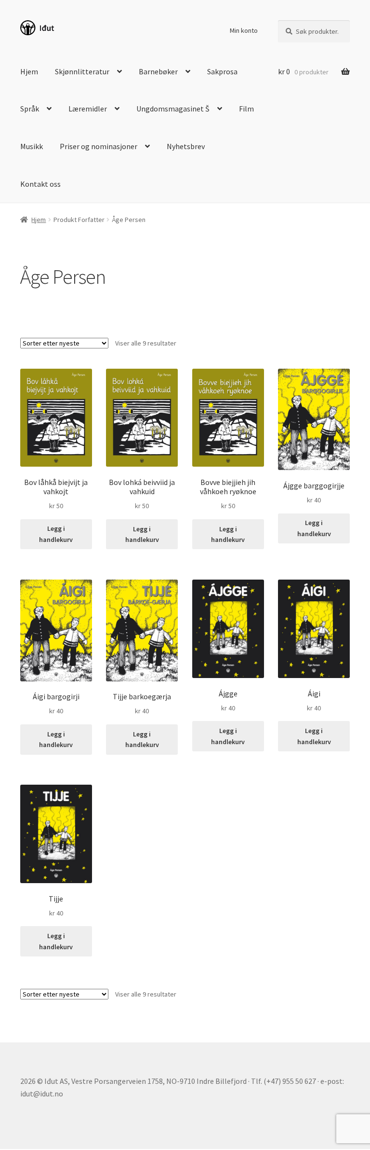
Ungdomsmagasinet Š (173, 108)
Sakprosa (222, 71)
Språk (29, 108)
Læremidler (87, 108)
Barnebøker (158, 71)
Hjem (29, 71)
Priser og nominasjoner (98, 146)
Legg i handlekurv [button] (56, 534)
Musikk (31, 146)
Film (246, 108)
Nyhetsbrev (186, 146)
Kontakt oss (40, 184)
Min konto (244, 30)
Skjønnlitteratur (82, 71)
